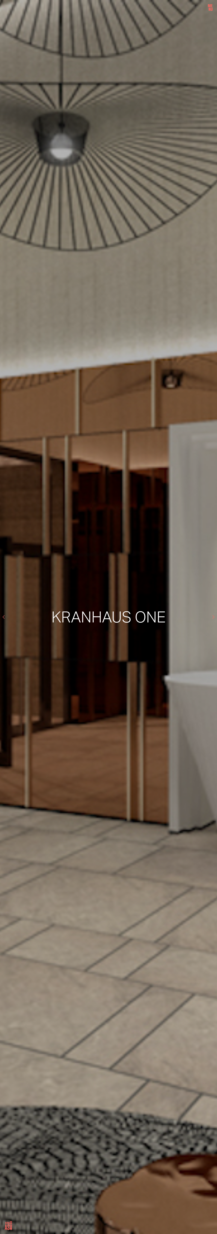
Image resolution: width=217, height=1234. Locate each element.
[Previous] (4, 617)
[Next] (213, 617)
